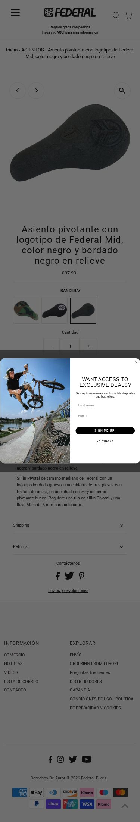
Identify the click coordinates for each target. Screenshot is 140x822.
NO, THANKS (104, 441)
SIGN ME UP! (105, 430)
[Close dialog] (136, 362)
